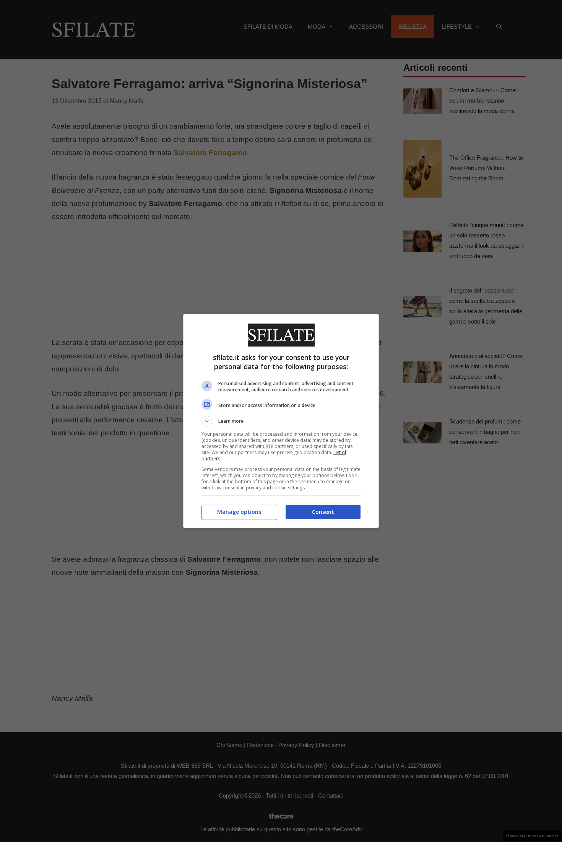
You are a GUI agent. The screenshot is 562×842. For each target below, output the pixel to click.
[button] (281, 421)
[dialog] (281, 421)
